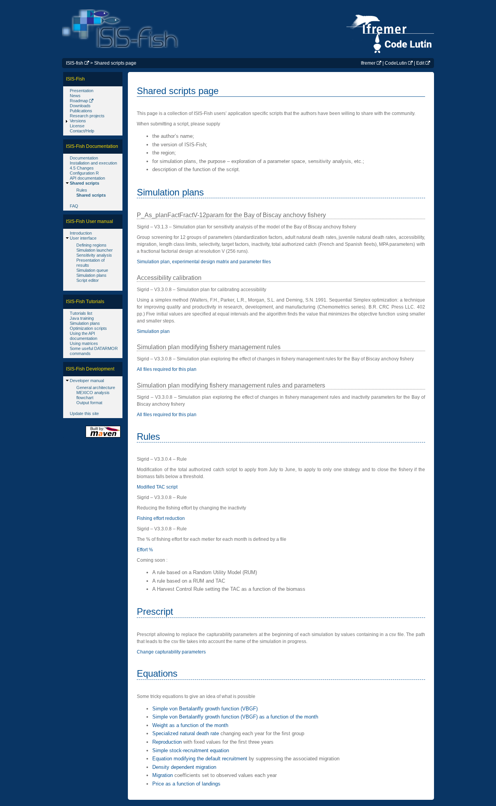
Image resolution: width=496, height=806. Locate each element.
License (77, 125)
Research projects (87, 115)
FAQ (74, 206)
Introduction (81, 233)
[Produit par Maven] (103, 437)
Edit (420, 63)
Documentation (84, 158)
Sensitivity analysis (94, 255)
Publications (81, 110)
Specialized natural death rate (185, 733)
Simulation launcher (94, 250)
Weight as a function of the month (190, 725)
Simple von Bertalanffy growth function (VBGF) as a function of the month (235, 717)
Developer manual (87, 380)
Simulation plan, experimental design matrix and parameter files (204, 261)
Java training (82, 318)
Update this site (84, 413)
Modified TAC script (157, 487)
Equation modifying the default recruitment (199, 758)
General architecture (95, 387)
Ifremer (368, 63)
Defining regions (91, 245)
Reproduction (167, 742)
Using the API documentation (83, 336)
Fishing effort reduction (161, 518)
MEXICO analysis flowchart (93, 395)
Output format (89, 402)
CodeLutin (396, 63)
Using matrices (84, 343)
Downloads (80, 105)
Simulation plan (153, 331)
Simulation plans (91, 275)
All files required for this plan (166, 369)
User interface (83, 238)
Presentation (81, 90)
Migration (162, 775)
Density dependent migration (184, 767)
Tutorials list (81, 313)
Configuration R (84, 173)
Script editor (87, 280)
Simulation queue (92, 270)
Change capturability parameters (171, 652)
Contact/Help (82, 131)
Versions (78, 120)
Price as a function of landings (186, 784)
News (75, 95)
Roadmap (79, 100)
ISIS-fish (74, 63)
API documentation (87, 178)
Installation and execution (93, 163)
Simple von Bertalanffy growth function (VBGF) (205, 709)
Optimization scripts (88, 328)
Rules (81, 190)
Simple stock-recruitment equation (190, 750)
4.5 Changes (82, 168)
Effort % (145, 549)
